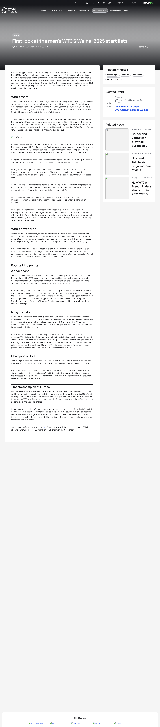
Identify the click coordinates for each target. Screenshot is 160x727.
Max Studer (137, 75)
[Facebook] (81, 3)
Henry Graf (125, 75)
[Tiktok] (103, 3)
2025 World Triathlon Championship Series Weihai (131, 108)
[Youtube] (92, 3)
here (44, 427)
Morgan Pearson (113, 79)
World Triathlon (10, 10)
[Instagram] (75, 3)
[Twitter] (87, 3)
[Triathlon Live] (147, 3)
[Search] (156, 10)
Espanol (141, 47)
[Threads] (98, 3)
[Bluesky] (109, 3)
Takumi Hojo (112, 75)
